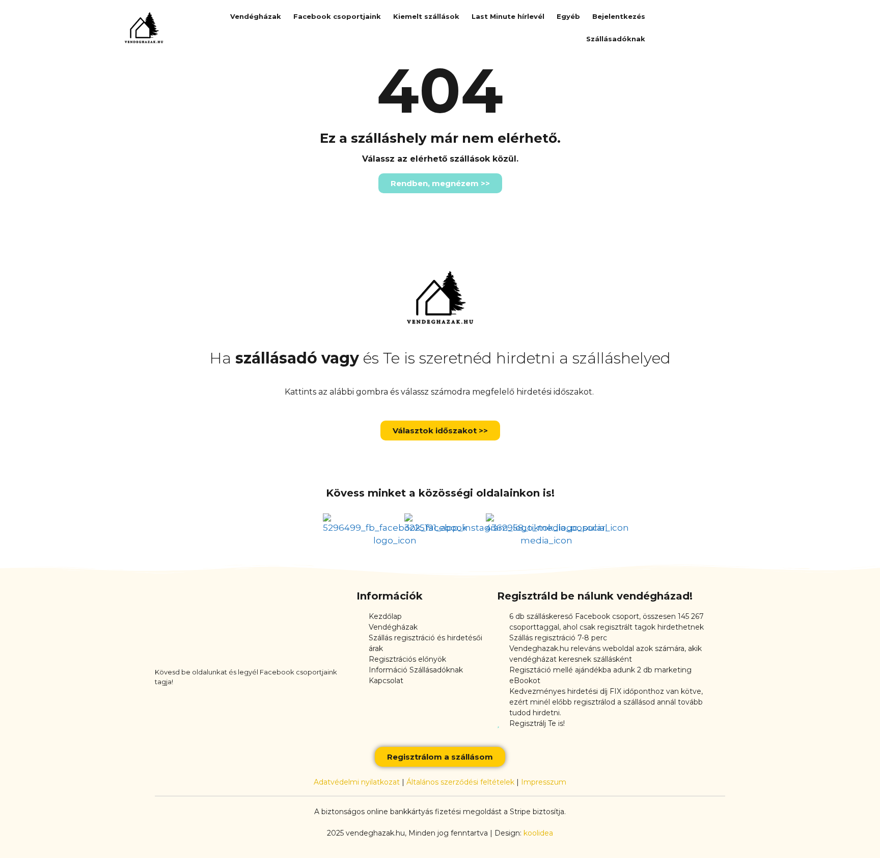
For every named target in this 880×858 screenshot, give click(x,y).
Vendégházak (255, 16)
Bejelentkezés (618, 16)
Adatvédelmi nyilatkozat (357, 782)
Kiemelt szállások (426, 16)
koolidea (538, 833)
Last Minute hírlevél (508, 16)
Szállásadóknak (615, 39)
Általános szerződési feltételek (460, 782)
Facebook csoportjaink (337, 16)
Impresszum (543, 782)
